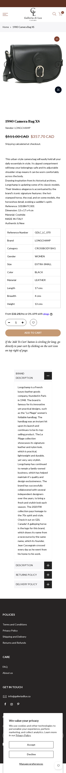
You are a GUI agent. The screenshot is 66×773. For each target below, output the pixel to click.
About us (8, 672)
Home (6, 27)
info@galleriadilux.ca (19, 696)
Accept (31, 744)
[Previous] (7, 64)
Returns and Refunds (14, 642)
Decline (31, 754)
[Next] (58, 64)
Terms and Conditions (15, 624)
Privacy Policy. (23, 735)
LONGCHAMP (22, 127)
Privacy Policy (10, 630)
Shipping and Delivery (14, 636)
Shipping (10, 143)
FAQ (5, 666)
